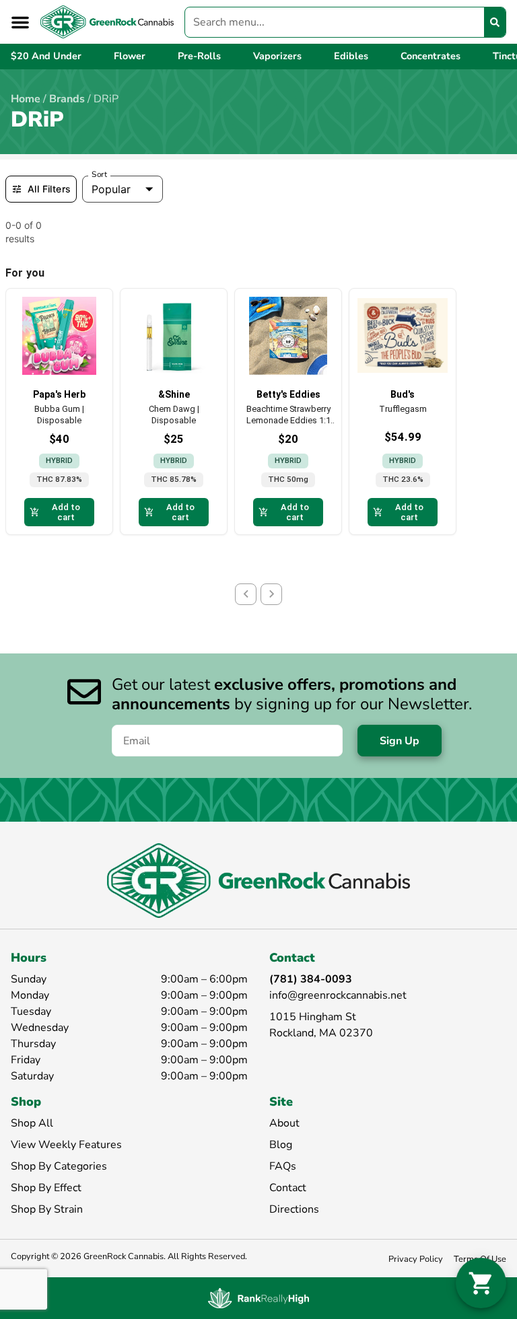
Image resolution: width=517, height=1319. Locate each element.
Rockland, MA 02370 (321, 1033)
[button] (20, 22)
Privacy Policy (415, 1259)
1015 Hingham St (312, 1016)
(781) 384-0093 (310, 979)
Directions (294, 1209)
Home (25, 99)
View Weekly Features (66, 1144)
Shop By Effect (46, 1187)
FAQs (282, 1166)
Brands (67, 99)
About (284, 1123)
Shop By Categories (59, 1166)
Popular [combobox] (111, 189)
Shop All (32, 1123)
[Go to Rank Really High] (258, 1298)
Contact (287, 1187)
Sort (99, 174)
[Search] (495, 22)
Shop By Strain (47, 1209)
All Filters (49, 188)
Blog (280, 1144)
